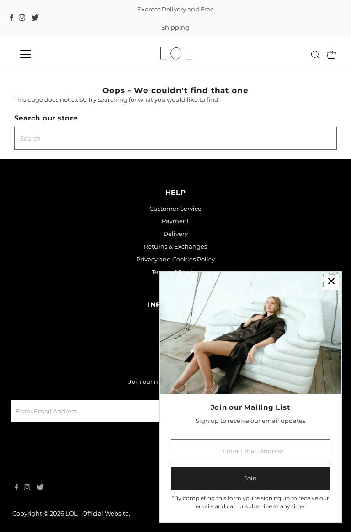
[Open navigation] (52, 54)
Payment (175, 220)
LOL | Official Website (97, 513)
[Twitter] (35, 18)
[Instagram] (21, 18)
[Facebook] (11, 18)
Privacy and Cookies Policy (175, 259)
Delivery (175, 233)
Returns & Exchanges (175, 246)
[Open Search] (315, 54)
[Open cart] (331, 54)
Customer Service (175, 208)
